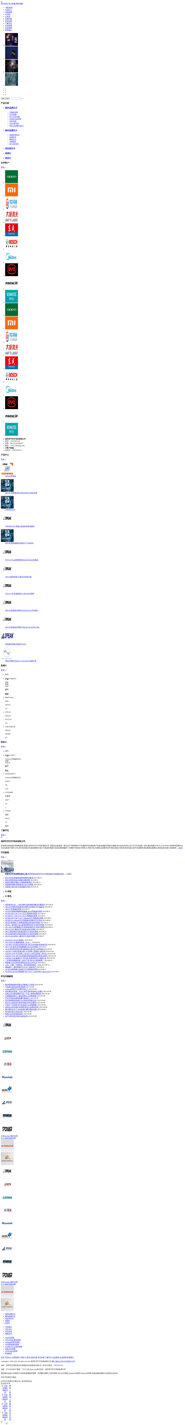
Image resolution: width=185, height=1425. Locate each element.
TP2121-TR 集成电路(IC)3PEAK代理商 (19, 594)
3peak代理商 (9, 1338)
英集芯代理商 (10, 1349)
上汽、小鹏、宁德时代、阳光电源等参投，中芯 (23, 965)
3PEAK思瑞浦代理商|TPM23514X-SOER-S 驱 (22, 627)
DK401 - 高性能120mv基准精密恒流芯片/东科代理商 (25, 925)
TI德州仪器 (13, 112)
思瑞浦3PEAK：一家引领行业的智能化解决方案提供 (25, 905)
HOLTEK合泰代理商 (13, 1340)
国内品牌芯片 (10, 1316)
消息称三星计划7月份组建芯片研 (17, 887)
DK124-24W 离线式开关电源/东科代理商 (20, 929)
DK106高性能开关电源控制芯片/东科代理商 (22, 934)
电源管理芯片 (14, 135)
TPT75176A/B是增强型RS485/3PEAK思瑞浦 (21, 560)
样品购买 (8, 1353)
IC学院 (21, 1357)
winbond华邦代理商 (12, 1342)
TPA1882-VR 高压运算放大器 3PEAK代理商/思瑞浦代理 (26, 945)
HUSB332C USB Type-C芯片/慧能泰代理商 (21, 916)
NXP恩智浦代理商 (12, 1344)
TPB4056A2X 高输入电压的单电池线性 (19, 526)
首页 (2, 1357)
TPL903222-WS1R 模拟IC (15, 940)
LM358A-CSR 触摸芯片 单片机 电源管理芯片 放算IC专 (26, 958)
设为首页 (4, 4)
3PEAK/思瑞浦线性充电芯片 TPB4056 (19, 543)
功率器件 (12, 142)
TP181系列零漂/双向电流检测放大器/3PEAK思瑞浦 (24, 949)
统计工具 (71, 1361)
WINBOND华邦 (15, 119)
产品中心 (8, 1357)
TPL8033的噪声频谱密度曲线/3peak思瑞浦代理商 (23, 911)
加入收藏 (11, 4)
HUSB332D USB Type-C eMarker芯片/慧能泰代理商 (24, 918)
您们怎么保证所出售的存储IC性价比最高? (21, 1003)
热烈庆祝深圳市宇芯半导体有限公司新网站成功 (46, 874)
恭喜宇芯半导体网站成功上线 (16, 874)
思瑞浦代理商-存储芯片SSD (15, 644)
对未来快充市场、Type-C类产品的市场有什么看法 (24, 991)
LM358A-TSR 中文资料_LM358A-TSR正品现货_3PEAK (26, 954)
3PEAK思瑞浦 (10, 476)
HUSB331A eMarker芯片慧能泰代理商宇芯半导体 (23, 920)
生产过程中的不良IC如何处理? (17, 1016)
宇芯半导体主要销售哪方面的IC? (17, 998)
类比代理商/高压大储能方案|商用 (17, 880)
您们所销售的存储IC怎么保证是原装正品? (21, 1000)
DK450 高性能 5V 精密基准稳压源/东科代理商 (22, 923)
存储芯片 (12, 137)
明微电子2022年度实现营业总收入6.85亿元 (21, 963)
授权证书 (8, 1334)
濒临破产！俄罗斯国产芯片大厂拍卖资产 (20, 967)
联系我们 (70, 1357)
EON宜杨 (12, 114)
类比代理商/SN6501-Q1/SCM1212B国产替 (20, 661)
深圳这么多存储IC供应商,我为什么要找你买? (22, 1007)
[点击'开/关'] (5, 1383)
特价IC (7, 1323)
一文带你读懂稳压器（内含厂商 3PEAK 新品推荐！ (24, 960)
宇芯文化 (8, 1329)
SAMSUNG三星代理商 (13, 1347)
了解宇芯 (48, 1357)
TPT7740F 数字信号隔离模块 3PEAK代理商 (21, 947)
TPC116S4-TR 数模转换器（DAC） (18, 942)
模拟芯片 (12, 139)
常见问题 (41, 1357)
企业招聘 (63, 1357)
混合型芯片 (9, 1318)
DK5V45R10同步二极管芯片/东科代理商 (20, 936)
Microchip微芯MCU (16, 126)
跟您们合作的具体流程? (14, 1014)
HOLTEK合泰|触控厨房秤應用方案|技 (19, 878)
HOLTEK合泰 (14, 117)
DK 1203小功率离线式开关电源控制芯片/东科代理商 (25, 927)
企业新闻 (55, 1357)
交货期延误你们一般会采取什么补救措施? (21, 996)
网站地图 (19, 4)
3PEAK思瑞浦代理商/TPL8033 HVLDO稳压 (21, 610)
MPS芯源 (12, 121)
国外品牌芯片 (10, 1314)
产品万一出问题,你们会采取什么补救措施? (21, 1005)
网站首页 (9, 7)
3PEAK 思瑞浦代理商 (13, 909)
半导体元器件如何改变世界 (15, 987)
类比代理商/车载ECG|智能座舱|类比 (18, 882)
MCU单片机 (14, 144)
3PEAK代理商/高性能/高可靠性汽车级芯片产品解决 (24, 907)
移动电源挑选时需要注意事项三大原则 (20, 985)
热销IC (7, 1321)
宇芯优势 (8, 1331)
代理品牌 (15, 1357)
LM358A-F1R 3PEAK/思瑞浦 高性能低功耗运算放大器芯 (26, 956)
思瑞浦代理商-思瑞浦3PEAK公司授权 (19, 884)
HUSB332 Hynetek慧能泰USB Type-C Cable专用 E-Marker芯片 (28, 972)
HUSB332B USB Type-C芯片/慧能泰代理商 (21, 914)
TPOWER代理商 (11, 1351)
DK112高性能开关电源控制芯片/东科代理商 (21, 932)
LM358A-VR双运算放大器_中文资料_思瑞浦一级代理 (25, 951)
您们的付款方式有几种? (14, 1012)
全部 (180, 848)
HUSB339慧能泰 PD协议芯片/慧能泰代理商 (21, 969)
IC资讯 (27, 1357)
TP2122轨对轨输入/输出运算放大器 (18, 577)
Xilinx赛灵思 (14, 123)
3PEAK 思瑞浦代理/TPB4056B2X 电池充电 (21, 493)
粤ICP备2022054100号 (59, 1361)
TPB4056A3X (10, 510)
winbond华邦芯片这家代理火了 (17, 989)
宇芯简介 (8, 1327)
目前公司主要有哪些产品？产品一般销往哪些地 (23, 994)
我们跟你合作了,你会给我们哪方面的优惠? (21, 1009)
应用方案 (33, 1357)
